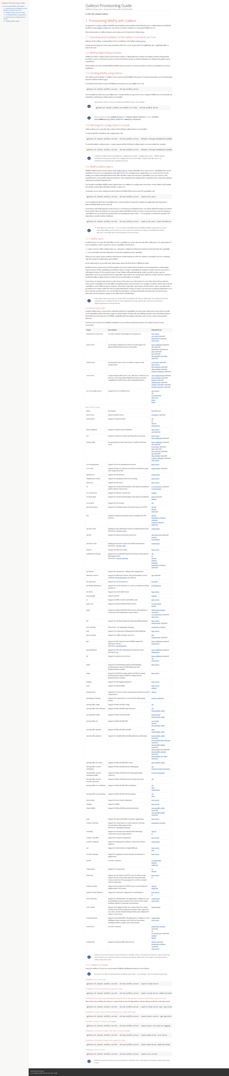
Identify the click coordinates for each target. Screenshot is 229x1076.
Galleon (99, 28)
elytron (153, 423)
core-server (155, 334)
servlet (153, 606)
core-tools (154, 336)
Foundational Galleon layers (95, 308)
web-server (155, 341)
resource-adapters (157, 371)
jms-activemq (156, 367)
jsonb (153, 402)
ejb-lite (153, 507)
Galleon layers (122, 171)
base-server (155, 430)
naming (154, 493)
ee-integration (156, 395)
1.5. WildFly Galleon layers (11, 21)
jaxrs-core (154, 398)
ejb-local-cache (121, 531)
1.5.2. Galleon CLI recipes (96, 964)
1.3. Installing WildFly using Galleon (14, 15)
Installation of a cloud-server (95, 979)
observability (155, 369)
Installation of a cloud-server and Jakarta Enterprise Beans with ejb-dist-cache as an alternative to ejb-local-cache (125, 998)
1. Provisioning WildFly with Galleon (13, 6)
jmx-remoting (156, 378)
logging (154, 380)
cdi (152, 347)
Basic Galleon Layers (92, 407)
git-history (155, 415)
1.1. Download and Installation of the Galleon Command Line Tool (15, 9)
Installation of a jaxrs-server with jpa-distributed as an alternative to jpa (110, 1012)
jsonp (153, 400)
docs (142, 32)
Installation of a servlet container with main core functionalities (107, 1031)
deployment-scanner (158, 610)
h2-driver (154, 582)
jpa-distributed (122, 578)
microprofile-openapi (158, 752)
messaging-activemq (158, 518)
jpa (152, 354)
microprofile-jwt (157, 750)
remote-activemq (122, 558)
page (106, 79)
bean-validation (156, 345)
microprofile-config (158, 711)
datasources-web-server (159, 349)
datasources (155, 338)
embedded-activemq (123, 828)
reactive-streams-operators (160, 769)
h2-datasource (156, 586)
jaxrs (153, 352)
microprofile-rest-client (159, 356)
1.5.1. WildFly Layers (94, 238)
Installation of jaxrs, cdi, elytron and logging (100, 1021)
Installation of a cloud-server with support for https (103, 989)
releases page (141, 41)
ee (152, 421)
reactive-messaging (158, 773)
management (155, 382)
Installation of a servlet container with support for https (105, 1040)
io (152, 834)
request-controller (157, 385)
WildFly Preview (117, 117)
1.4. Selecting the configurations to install (107, 125)
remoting (154, 520)
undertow (154, 512)
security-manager (157, 387)
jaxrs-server (155, 365)
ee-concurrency (156, 487)
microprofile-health (158, 745)
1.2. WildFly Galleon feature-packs (14, 12)
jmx (152, 635)
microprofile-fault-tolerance (161, 740)
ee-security (155, 362)
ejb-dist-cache (121, 546)
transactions (155, 426)
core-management (157, 376)
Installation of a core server (95, 1050)
